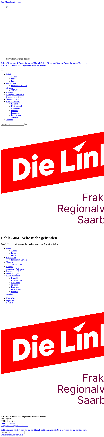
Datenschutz (16, 115)
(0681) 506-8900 (8, 423)
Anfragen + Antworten (15, 95)
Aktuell (14, 76)
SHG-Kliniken (17, 90)
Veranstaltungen (12, 99)
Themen (9, 88)
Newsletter (15, 108)
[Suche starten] (26, 124)
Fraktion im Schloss (19, 86)
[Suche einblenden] (2, 68)
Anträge (9, 92)
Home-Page (11, 298)
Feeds (13, 81)
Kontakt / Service (13, 101)
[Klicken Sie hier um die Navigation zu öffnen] (2, 70)
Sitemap (14, 117)
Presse (13, 79)
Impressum (15, 113)
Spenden (14, 111)
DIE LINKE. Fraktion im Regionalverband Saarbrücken (23, 65)
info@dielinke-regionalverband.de (14, 425)
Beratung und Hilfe (14, 97)
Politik (8, 74)
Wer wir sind (11, 83)
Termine (9, 120)
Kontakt (14, 104)
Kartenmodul (16, 106)
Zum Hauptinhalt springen (11, 2)
